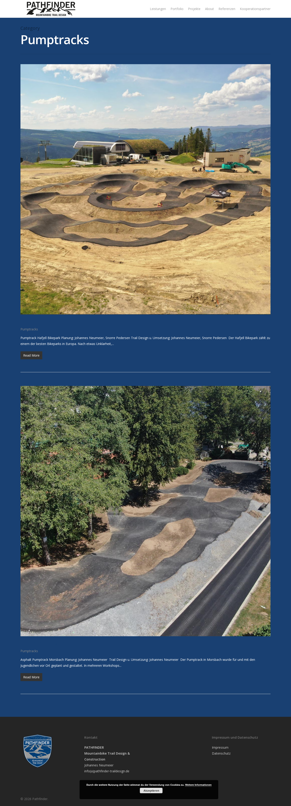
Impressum (220, 747)
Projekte (194, 9)
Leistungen (158, 9)
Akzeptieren (151, 790)
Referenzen (226, 9)
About (209, 9)
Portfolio (177, 9)
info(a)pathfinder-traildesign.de (106, 771)
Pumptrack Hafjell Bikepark (59, 321)
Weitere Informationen (198, 784)
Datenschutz (221, 753)
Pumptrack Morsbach (50, 643)
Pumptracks (29, 329)
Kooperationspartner (255, 9)
